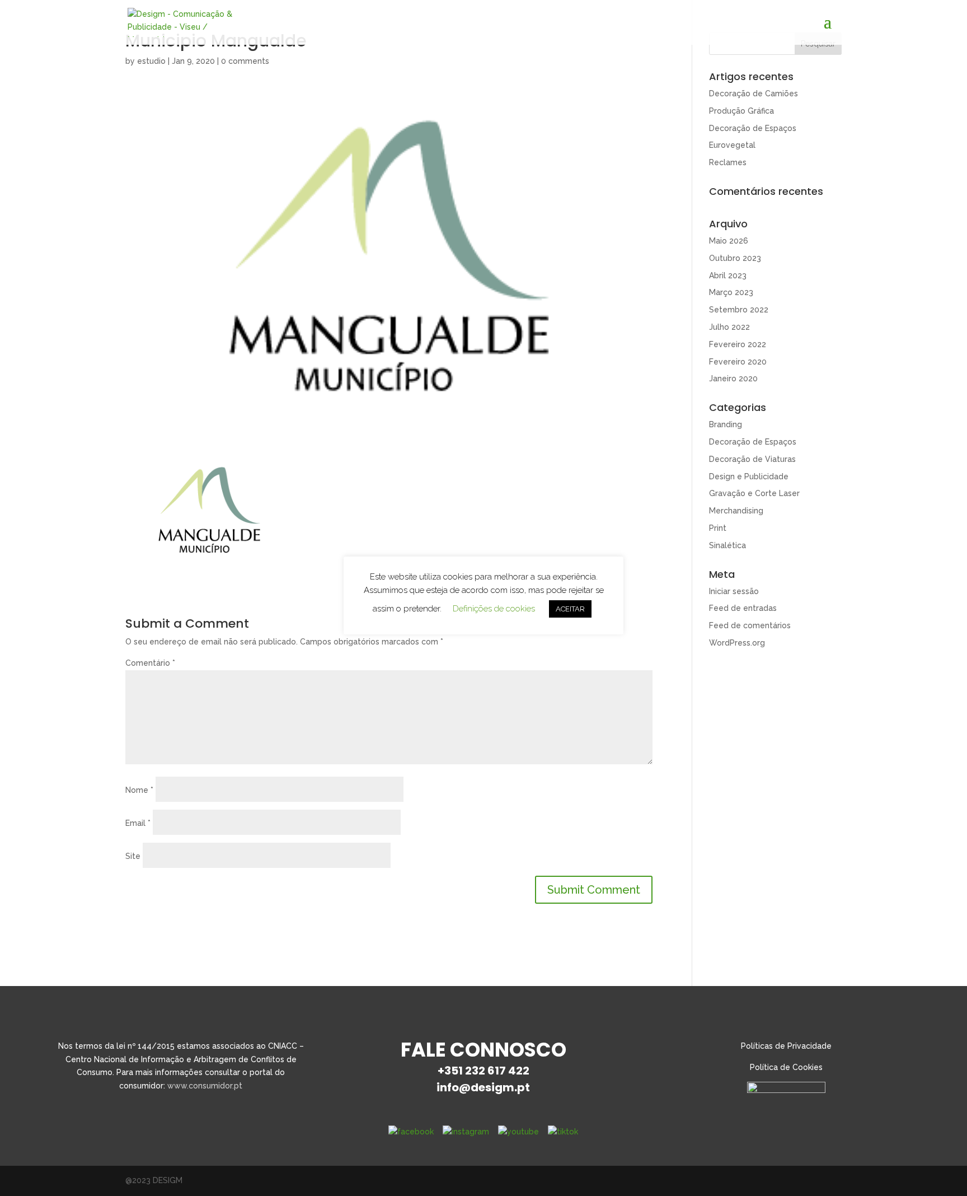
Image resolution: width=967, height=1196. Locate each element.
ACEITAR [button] (570, 609)
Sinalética (727, 545)
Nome (139, 790)
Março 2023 (731, 292)
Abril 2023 (728, 275)
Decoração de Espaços (752, 128)
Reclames (728, 162)
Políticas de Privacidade (786, 1045)
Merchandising (736, 510)
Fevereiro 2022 (737, 344)
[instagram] (465, 1131)
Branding (725, 424)
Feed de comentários (750, 625)
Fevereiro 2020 (738, 361)
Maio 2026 (728, 240)
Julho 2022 (729, 327)
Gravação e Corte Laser (754, 493)
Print (717, 528)
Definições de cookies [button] (494, 609)
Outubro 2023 (735, 258)
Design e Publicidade (748, 476)
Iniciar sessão (734, 591)
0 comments (245, 61)
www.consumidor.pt (204, 1085)
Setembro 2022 (738, 309)
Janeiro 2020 (733, 378)
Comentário (150, 662)
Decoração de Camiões (753, 93)
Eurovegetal (732, 145)
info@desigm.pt (483, 1087)
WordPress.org (737, 642)
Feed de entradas (743, 608)
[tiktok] (562, 1131)
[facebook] (411, 1131)
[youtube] (518, 1131)
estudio (151, 61)
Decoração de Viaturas (752, 459)
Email (138, 823)
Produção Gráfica (741, 110)
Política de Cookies (786, 1067)
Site (132, 856)
